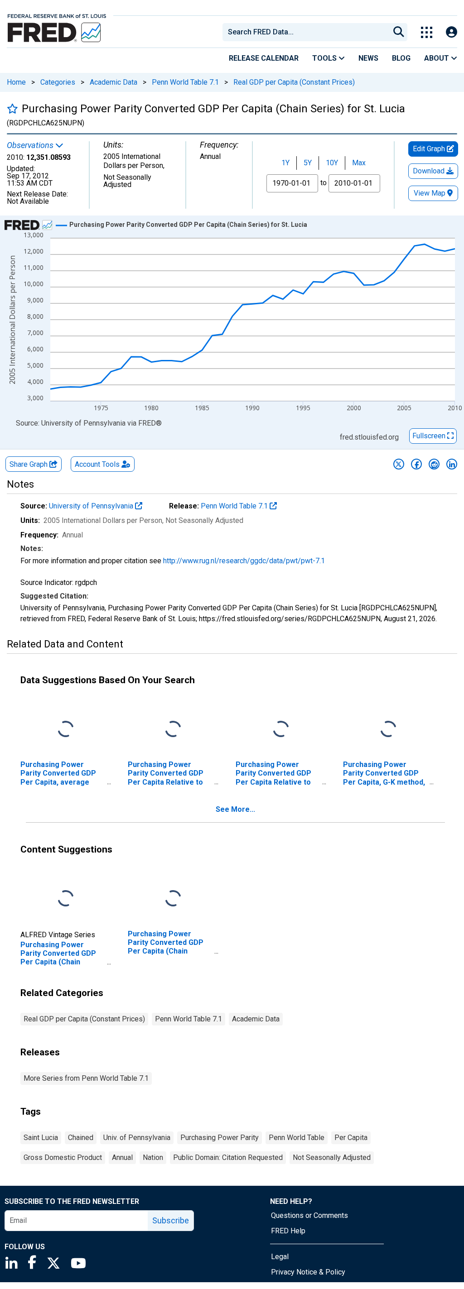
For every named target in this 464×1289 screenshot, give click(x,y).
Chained (80, 1137)
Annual (122, 1157)
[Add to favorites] (12, 108)
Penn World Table (296, 1137)
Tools (325, 58)
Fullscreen (429, 435)
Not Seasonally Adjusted (332, 1157)
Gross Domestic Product (63, 1157)
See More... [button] (235, 809)
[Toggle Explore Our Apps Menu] (426, 32)
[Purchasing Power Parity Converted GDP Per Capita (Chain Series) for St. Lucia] (65, 899)
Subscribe (170, 1220)
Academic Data (113, 82)
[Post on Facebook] (416, 464)
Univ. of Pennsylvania (136, 1137)
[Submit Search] (398, 32)
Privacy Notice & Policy (308, 1272)
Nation (153, 1157)
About (437, 58)
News (368, 58)
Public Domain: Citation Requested (228, 1157)
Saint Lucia (41, 1137)
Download (429, 171)
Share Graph (29, 464)
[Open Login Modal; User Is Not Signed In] (451, 32)
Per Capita (350, 1137)
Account (97, 464)
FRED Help (288, 1231)
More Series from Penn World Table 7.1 (86, 1078)
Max (359, 162)
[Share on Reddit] (434, 464)
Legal (280, 1256)
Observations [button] (31, 145)
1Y (285, 162)
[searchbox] (307, 32)
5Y (308, 162)
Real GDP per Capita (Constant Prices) (294, 82)
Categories (57, 82)
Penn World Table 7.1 (185, 82)
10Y (332, 162)
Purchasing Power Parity (219, 1137)
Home (16, 82)
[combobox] (305, 32)
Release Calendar (264, 58)
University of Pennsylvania (92, 506)
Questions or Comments (309, 1215)
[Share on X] (398, 464)
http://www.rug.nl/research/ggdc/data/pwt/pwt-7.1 (244, 560)
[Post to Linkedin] (451, 464)
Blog (401, 58)
